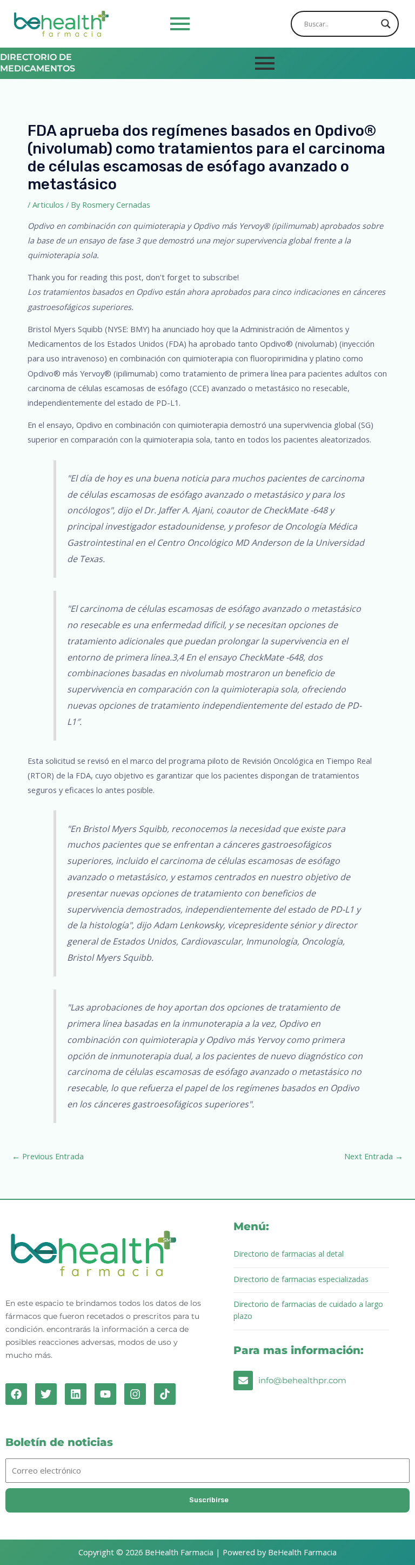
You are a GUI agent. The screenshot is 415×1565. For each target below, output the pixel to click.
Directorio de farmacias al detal (288, 1254)
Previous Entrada (48, 1156)
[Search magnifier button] (385, 23)
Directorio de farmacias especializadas (301, 1279)
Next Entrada (373, 1156)
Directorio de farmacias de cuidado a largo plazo (308, 1310)
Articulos (48, 204)
